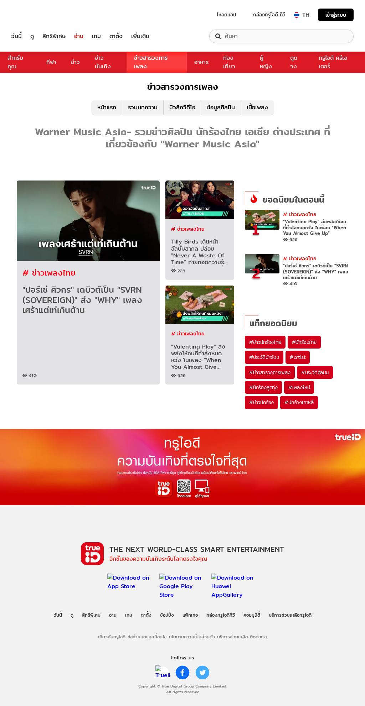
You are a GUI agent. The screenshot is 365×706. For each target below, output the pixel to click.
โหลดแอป (226, 14)
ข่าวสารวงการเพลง (151, 62)
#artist (298, 357)
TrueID (32, 15)
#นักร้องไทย (304, 342)
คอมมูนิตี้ (251, 614)
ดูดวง (293, 62)
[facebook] (182, 672)
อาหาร (201, 62)
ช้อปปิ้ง (167, 614)
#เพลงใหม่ (299, 387)
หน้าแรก (106, 107)
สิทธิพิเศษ (54, 36)
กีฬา (51, 62)
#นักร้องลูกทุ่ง (263, 387)
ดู (32, 36)
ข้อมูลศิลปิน (221, 107)
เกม (96, 36)
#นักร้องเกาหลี (299, 402)
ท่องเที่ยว (229, 62)
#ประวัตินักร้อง (264, 357)
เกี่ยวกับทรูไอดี (111, 636)
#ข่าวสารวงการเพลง (270, 372)
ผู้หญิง (266, 62)
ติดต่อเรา (258, 636)
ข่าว (75, 62)
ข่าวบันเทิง (103, 62)
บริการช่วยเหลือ (232, 636)
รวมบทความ (143, 107)
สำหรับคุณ (15, 62)
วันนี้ (16, 36)
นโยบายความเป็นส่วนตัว (192, 636)
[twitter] (202, 672)
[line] (162, 672)
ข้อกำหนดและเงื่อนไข (147, 636)
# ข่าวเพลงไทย (49, 272)
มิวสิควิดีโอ (182, 107)
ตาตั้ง (116, 36)
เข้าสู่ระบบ (335, 15)
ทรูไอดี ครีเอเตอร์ (333, 62)
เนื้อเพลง (257, 107)
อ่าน (78, 36)
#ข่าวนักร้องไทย (265, 342)
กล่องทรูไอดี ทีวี (269, 14)
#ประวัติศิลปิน (315, 372)
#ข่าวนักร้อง (261, 402)
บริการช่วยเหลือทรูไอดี (290, 614)
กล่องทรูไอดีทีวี (220, 614)
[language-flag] (296, 15)
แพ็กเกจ (190, 614)
